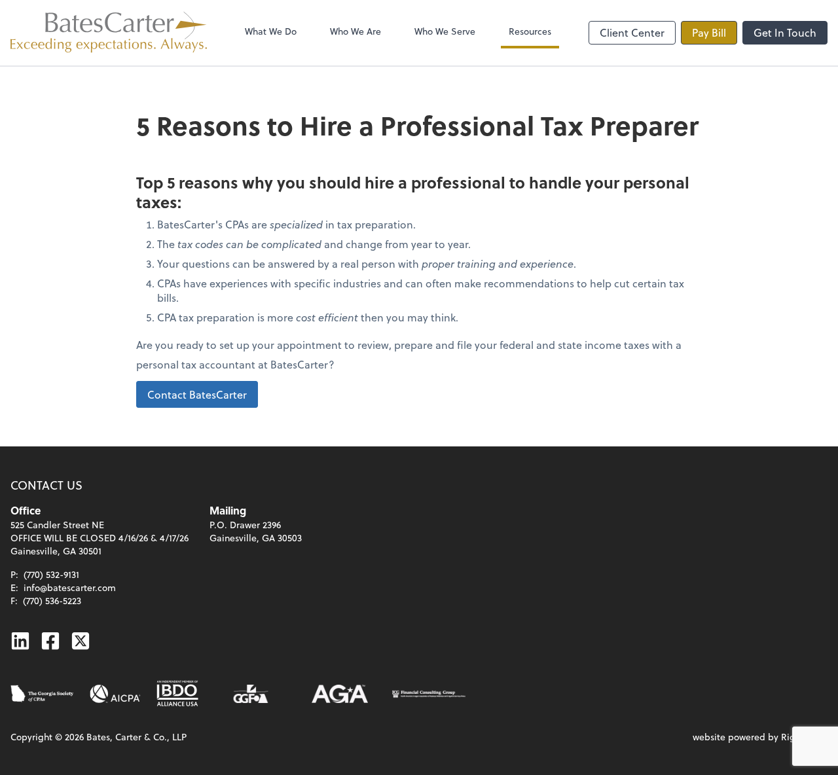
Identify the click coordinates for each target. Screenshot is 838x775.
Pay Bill (709, 32)
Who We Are (355, 31)
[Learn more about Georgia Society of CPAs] (42, 694)
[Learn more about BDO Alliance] (177, 694)
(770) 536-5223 (52, 600)
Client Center (632, 32)
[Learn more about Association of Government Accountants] (339, 694)
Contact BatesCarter (197, 394)
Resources (530, 31)
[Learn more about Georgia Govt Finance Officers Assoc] (250, 694)
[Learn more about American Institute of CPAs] (115, 694)
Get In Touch (785, 32)
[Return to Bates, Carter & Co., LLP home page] (108, 32)
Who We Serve (444, 31)
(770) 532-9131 (51, 574)
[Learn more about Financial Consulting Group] (428, 694)
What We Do (271, 31)
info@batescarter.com (70, 587)
